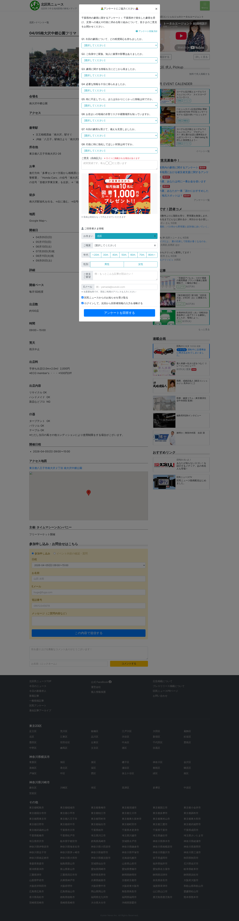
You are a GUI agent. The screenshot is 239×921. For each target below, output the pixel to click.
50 (123, 254)
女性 (140, 264)
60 (132, 254)
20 (95, 254)
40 (115, 254)
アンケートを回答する (119, 313)
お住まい (88, 235)
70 (141, 254)
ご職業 (87, 245)
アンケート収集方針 (148, 31)
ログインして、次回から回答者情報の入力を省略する (113, 303)
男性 (107, 264)
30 (105, 254)
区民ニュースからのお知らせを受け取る (106, 297)
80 (151, 254)
